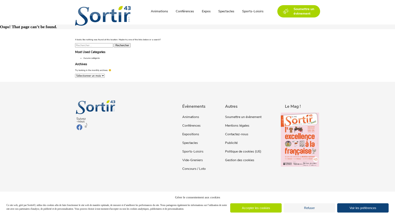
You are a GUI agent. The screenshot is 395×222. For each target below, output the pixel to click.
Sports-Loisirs (253, 11)
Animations (159, 11)
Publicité (231, 143)
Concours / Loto (194, 168)
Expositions (190, 134)
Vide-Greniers (192, 160)
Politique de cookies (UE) (243, 151)
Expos (206, 11)
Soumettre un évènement (243, 117)
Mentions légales (237, 125)
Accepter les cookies (256, 208)
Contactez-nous (236, 134)
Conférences (185, 11)
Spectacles (226, 11)
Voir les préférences (363, 208)
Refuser (309, 208)
